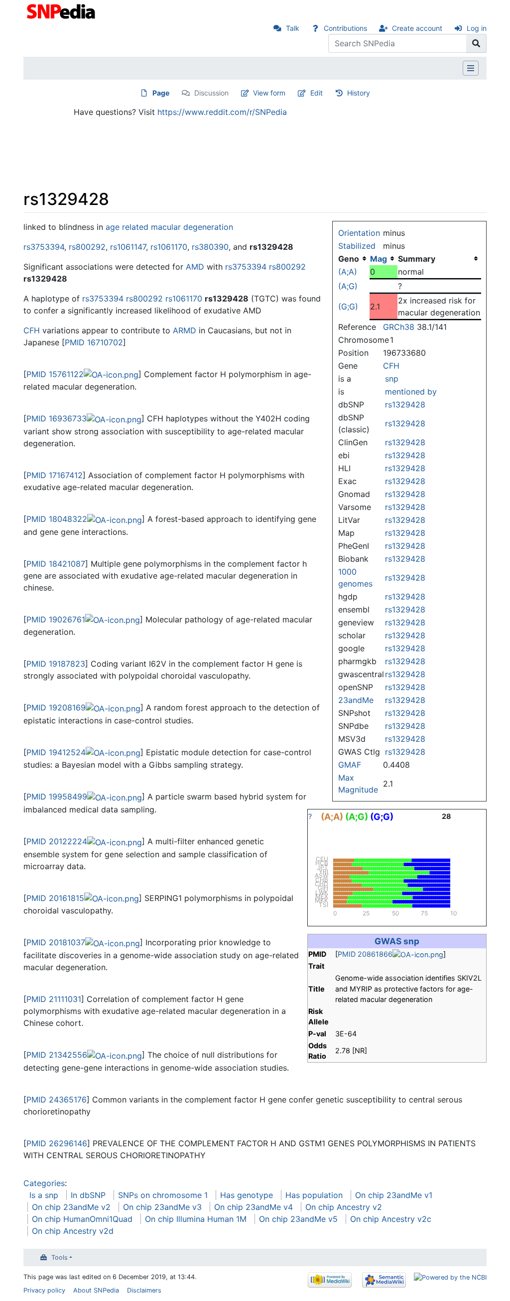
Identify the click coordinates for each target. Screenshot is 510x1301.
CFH (391, 366)
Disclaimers (144, 1290)
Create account (417, 28)
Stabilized (357, 246)
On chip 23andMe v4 (253, 1207)
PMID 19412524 (56, 752)
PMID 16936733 (56, 418)
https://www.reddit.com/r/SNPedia (222, 112)
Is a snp (43, 1195)
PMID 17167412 (54, 475)
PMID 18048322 (56, 519)
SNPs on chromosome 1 (163, 1195)
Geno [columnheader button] (348, 259)
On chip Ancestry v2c (390, 1219)
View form (269, 93)
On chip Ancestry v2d (73, 1231)
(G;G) (348, 306)
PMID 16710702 (94, 342)
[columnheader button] (383, 258)
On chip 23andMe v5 (298, 1219)
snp (391, 379)
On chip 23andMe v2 (71, 1207)
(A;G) (348, 286)
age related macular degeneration (169, 227)
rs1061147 (128, 247)
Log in (477, 28)
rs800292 (87, 247)
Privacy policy (44, 1290)
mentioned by (411, 392)
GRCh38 (398, 327)
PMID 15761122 (55, 374)
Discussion (211, 93)
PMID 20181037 (55, 942)
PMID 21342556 (56, 1055)
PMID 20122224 (56, 841)
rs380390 (210, 247)
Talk (292, 28)
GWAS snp (397, 941)
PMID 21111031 (53, 999)
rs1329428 (405, 404)
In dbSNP (88, 1195)
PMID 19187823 (55, 664)
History (358, 93)
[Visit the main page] (62, 10)
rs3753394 (43, 247)
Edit (316, 93)
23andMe (356, 700)
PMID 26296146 (56, 1143)
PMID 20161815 (55, 898)
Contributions (345, 28)
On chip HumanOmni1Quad (82, 1219)
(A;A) (347, 272)
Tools (59, 1257)
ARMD (184, 330)
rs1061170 (168, 247)
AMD (195, 267)
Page (160, 93)
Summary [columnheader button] (416, 259)
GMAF (349, 765)
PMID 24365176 (56, 1099)
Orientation (359, 233)
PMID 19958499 (56, 796)
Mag (378, 259)
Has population (314, 1195)
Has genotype (246, 1195)
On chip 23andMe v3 (162, 1207)
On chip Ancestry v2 (343, 1207)
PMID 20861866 (365, 954)
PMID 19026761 (55, 619)
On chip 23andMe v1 (393, 1195)
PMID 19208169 (56, 707)
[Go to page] (476, 43)
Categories (44, 1183)
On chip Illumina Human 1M (196, 1219)
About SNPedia (96, 1290)
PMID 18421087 (55, 564)
